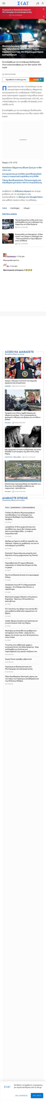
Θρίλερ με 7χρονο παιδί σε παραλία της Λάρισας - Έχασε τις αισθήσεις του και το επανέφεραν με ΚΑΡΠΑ (22, 543)
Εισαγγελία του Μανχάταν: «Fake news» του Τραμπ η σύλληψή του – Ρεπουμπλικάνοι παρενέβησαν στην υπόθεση (29, 238)
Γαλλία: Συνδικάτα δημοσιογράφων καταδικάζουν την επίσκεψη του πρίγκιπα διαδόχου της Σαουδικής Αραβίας (20, 516)
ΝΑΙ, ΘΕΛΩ (37, 1095)
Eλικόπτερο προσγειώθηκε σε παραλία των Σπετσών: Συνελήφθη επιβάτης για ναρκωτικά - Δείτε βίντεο (23, 486)
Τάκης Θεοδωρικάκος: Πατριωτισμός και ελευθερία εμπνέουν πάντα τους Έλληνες (22, 181)
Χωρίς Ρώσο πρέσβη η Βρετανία (18, 659)
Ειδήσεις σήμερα (23, 191)
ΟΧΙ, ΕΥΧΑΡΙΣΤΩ (21, 1095)
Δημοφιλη (15, 508)
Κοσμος (8, 386)
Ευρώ (27, 208)
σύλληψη (15, 208)
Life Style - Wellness (13, 457)
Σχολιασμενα (28, 508)
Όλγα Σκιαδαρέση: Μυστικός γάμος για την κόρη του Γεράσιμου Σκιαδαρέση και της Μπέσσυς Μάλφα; (22, 679)
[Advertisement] (23, 333)
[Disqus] (23, 281)
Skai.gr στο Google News (31, 197)
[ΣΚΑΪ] (23, 3)
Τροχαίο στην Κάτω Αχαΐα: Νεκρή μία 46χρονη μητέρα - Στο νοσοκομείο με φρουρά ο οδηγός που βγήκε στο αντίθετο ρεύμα (22, 416)
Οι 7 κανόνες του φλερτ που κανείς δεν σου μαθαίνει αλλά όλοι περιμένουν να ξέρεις (21, 611)
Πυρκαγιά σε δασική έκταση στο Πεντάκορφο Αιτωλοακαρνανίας (17, 11)
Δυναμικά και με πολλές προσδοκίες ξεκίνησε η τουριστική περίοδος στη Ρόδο (22, 175)
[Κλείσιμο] (43, 9)
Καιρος (37, 3)
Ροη (7, 508)
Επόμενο (43, 16)
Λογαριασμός (42, 3)
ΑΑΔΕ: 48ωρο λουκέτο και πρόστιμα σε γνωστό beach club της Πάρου (21, 622)
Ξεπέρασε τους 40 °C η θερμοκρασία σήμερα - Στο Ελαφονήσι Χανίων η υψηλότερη (20, 587)
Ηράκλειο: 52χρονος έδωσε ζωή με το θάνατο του (22, 169)
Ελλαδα (5, 15)
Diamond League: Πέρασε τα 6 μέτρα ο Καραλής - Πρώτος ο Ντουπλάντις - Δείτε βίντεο (21, 599)
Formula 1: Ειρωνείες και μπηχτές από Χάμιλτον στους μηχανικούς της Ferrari (21, 554)
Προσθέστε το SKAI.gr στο (22, 79)
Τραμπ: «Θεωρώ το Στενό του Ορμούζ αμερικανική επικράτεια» (21, 382)
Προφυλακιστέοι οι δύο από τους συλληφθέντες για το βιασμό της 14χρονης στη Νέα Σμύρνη (29, 222)
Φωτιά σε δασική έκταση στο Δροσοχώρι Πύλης (22, 576)
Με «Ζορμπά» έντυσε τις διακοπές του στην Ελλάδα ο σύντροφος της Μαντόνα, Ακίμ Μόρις (23, 452)
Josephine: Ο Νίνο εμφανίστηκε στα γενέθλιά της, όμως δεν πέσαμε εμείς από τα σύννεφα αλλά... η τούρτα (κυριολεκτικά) (20, 530)
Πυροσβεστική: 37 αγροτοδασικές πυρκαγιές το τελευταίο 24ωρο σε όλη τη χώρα (21, 565)
